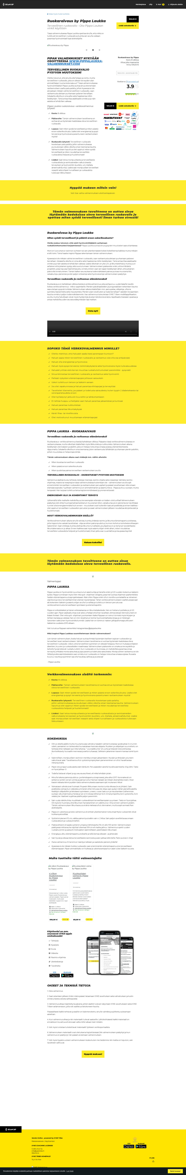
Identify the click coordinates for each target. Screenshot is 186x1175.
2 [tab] (93, 50)
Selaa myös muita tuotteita (58, 14)
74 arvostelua (132, 82)
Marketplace (141, 4)
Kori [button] (161, 4)
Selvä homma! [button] (175, 1171)
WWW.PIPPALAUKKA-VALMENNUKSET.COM (75, 62)
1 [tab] (86, 50)
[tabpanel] (93, 45)
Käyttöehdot (50, 1141)
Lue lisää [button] (69, 1171)
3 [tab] (99, 50)
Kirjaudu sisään (176, 4)
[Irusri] (153, 1161)
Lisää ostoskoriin (126, 26)
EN (153, 1158)
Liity (150, 4)
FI (150, 1158)
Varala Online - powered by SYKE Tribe (47, 1138)
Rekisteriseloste (38, 1141)
